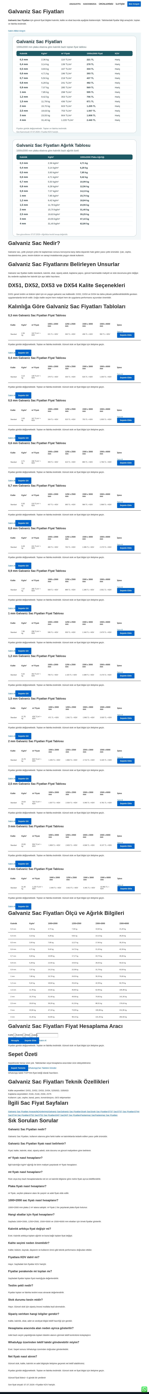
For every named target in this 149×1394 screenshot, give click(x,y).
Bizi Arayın (134, 4)
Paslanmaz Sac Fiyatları (106, 1115)
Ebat (27, 1035)
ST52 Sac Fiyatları (46, 1115)
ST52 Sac (33, 1115)
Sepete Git (23, 353)
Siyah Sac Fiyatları (99, 1111)
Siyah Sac (85, 1111)
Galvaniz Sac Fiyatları (71, 1111)
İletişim (120, 4)
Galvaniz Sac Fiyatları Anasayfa (23, 1111)
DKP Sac (59, 1115)
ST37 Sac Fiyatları (125, 1111)
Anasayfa (75, 4)
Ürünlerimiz (106, 4)
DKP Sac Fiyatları (72, 1115)
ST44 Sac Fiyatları (20, 1115)
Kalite (10, 1035)
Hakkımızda (89, 4)
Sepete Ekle (126, 335)
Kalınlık (19, 1035)
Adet (34, 1035)
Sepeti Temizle (18, 1068)
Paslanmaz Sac (87, 1115)
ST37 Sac (112, 1111)
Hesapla (15, 1040)
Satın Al (11, 31)
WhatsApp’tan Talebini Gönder (42, 1068)
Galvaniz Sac (54, 1111)
